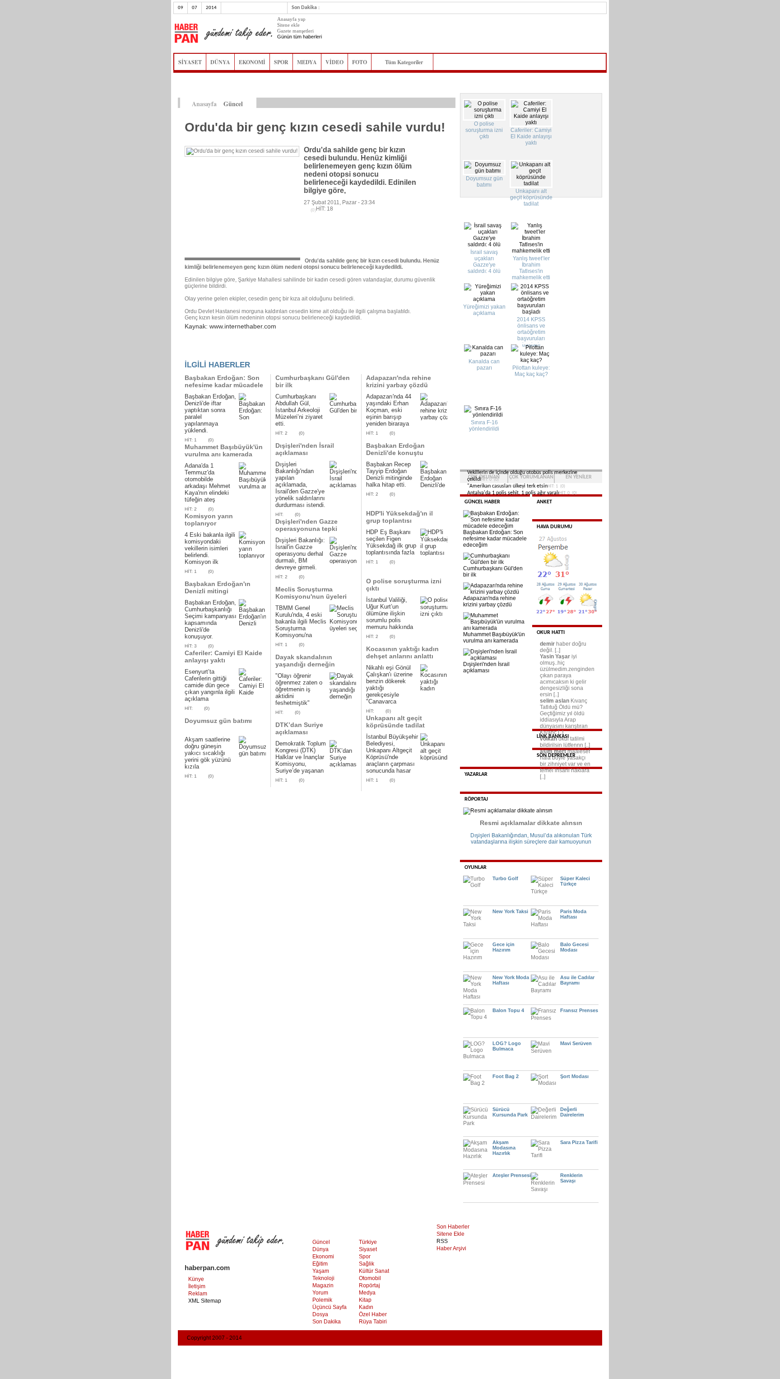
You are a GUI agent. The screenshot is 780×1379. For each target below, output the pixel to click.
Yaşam (320, 1271)
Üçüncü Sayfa (329, 1307)
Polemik (322, 1300)
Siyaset (368, 1249)
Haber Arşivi (451, 1248)
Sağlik (366, 1264)
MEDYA (307, 62)
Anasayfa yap (291, 19)
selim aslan (554, 701)
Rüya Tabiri (373, 1321)
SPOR (281, 62)
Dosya (320, 1314)
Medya (367, 1293)
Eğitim (320, 1264)
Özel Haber (373, 1314)
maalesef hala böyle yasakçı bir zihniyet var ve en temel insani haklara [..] (565, 764)
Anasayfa (204, 103)
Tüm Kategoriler (406, 62)
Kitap (365, 1300)
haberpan (223, 33)
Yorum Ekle (202, 350)
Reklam (197, 1293)
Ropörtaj (369, 1285)
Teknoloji (323, 1278)
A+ (431, 103)
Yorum (320, 1293)
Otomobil (370, 1278)
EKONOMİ (252, 62)
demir (547, 644)
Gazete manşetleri (295, 30)
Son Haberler (452, 1227)
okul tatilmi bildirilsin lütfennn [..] (565, 742)
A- (450, 103)
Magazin (323, 1285)
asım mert (553, 751)
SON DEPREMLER (556, 755)
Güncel (321, 1242)
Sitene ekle (288, 25)
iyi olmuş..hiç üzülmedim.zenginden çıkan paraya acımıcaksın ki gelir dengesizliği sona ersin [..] (567, 675)
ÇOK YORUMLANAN (531, 477)
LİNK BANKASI (553, 736)
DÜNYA (220, 62)
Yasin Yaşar (555, 656)
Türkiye (368, 1242)
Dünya (320, 1249)
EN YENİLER (579, 477)
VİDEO (334, 62)
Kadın (366, 1307)
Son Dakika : (306, 7)
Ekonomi (323, 1256)
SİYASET (190, 62)
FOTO (359, 62)
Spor (365, 1256)
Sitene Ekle (450, 1234)
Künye (196, 1279)
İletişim (196, 1286)
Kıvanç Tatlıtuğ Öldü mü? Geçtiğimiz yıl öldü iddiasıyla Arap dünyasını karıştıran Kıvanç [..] (564, 717)
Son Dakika (326, 1321)
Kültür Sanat (374, 1271)
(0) (211, 439)
